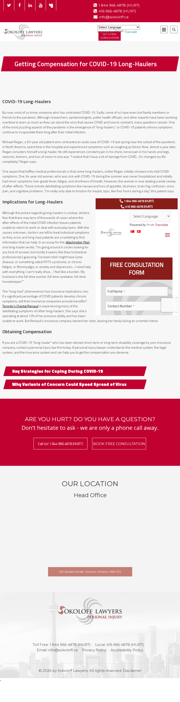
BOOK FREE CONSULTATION (119, 443)
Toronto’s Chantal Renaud (20, 306)
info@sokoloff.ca (113, 17)
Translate (130, 31)
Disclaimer (132, 670)
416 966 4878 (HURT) (117, 11)
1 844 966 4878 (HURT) (119, 5)
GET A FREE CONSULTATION (110, 36)
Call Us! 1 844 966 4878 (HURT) (60, 443)
